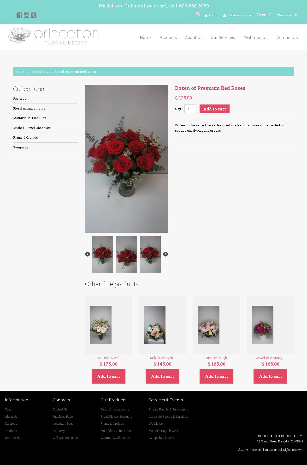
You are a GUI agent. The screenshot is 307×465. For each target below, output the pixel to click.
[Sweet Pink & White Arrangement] (108, 325)
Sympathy (20, 147)
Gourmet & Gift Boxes (115, 437)
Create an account (240, 15)
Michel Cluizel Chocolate (32, 128)
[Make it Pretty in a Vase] (162, 325)
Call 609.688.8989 (65, 437)
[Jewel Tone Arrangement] (270, 325)
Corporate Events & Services (168, 416)
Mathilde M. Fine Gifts (29, 118)
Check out (284, 15)
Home (146, 37)
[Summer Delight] (216, 325)
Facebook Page (63, 416)
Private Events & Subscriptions (169, 409)
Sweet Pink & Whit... (108, 357)
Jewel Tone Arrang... (270, 357)
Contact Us (287, 37)
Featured (38, 71)
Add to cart (214, 109)
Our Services (223, 37)
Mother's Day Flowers (164, 430)
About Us (194, 37)
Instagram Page (63, 423)
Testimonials (256, 37)
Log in (213, 15)
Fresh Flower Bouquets (116, 416)
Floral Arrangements (29, 108)
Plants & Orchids (25, 137)
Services (11, 423)
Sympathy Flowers (162, 437)
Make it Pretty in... (162, 357)
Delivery (59, 430)
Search (9, 409)
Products (168, 37)
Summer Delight (216, 357)
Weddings (156, 423)
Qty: (178, 109)
